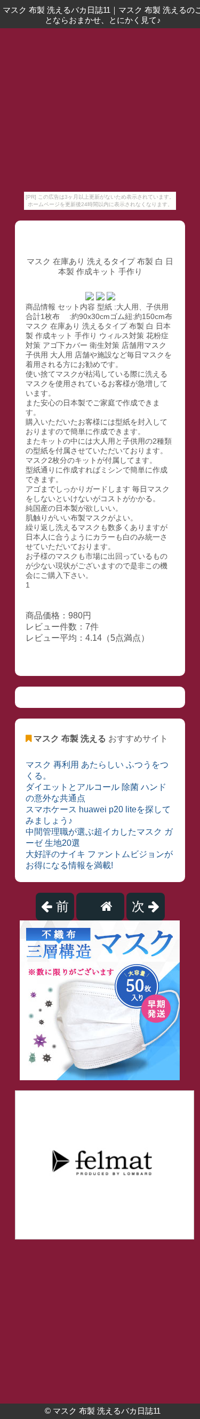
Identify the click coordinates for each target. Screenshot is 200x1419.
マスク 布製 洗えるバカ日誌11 (107, 1410)
